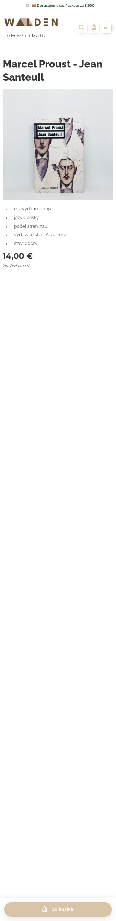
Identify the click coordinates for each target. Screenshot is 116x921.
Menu (105, 27)
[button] (81, 27)
